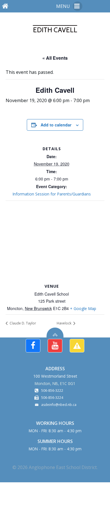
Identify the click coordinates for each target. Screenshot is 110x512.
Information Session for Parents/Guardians (51, 194)
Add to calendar (56, 125)
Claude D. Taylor (22, 323)
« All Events (55, 58)
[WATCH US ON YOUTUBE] (55, 345)
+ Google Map (83, 308)
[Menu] (77, 6)
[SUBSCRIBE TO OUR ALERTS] (77, 345)
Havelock (64, 323)
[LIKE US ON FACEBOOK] (33, 345)
